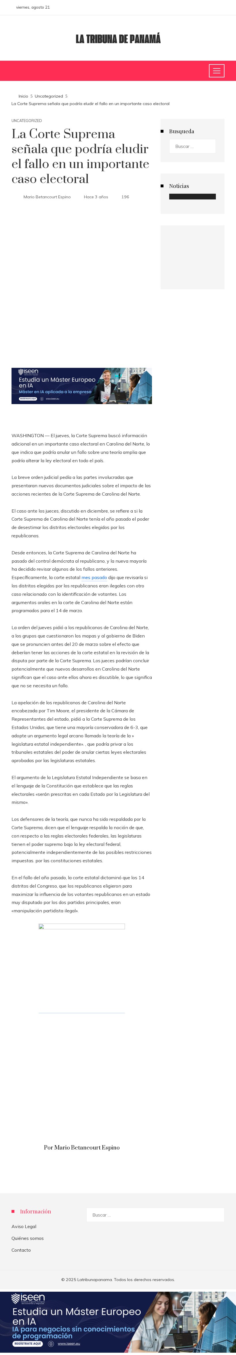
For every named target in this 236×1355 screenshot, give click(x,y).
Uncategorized (27, 121)
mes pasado (94, 577)
